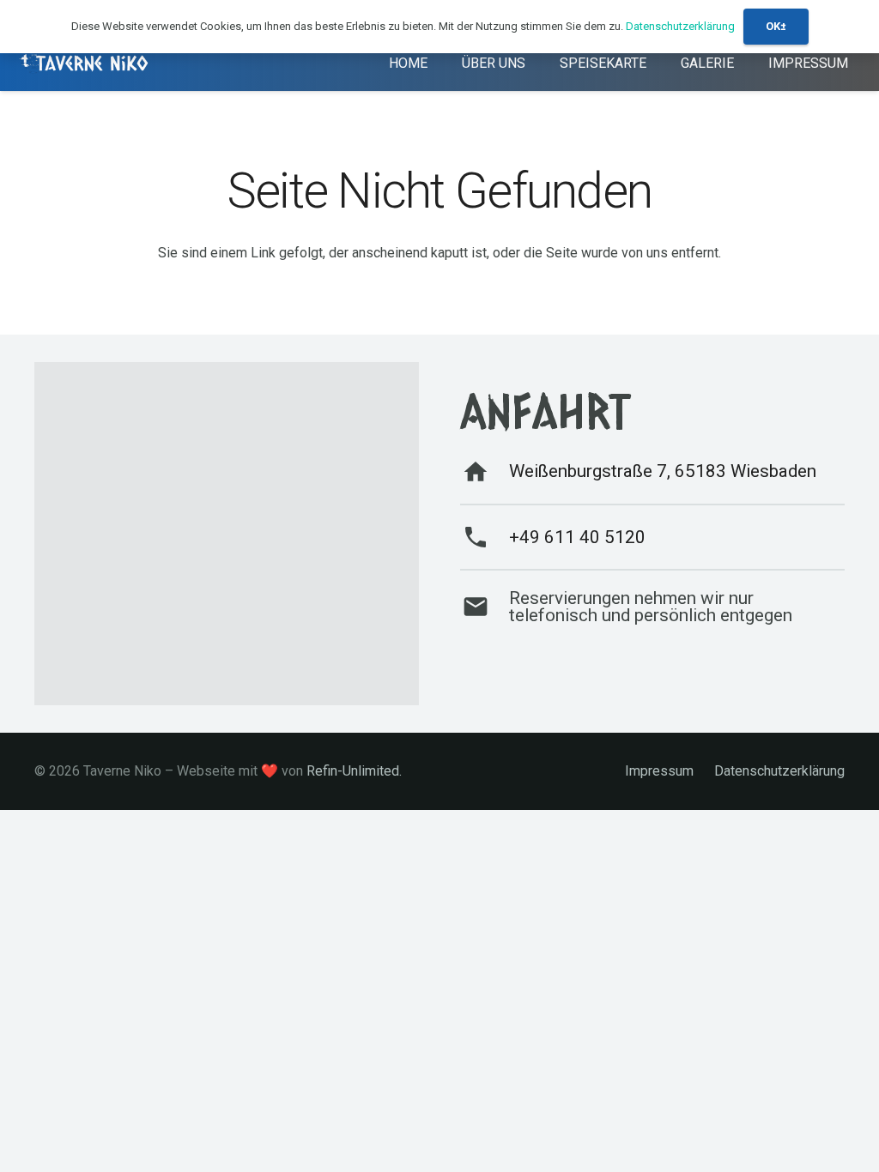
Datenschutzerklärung (779, 771)
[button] (658, 62)
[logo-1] (85, 63)
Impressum (659, 771)
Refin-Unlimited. (354, 771)
